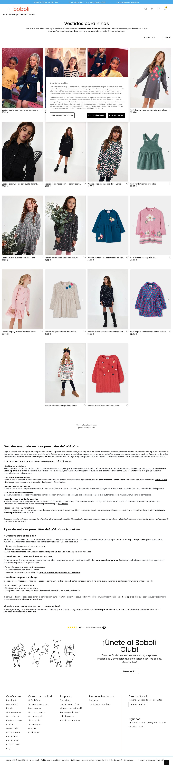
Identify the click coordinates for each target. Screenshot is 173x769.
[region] (87, 99)
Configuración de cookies (62, 115)
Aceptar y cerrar (116, 115)
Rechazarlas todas (96, 115)
